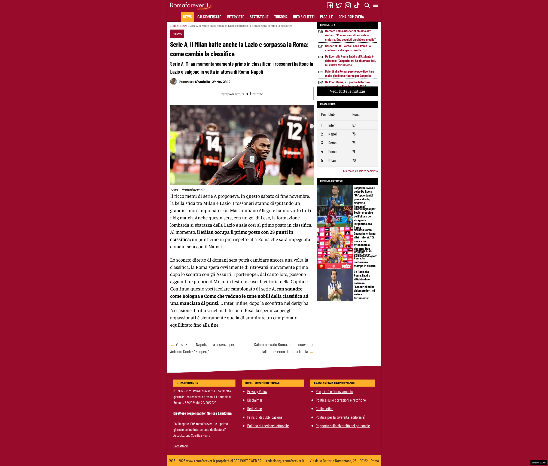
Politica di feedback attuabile (268, 425)
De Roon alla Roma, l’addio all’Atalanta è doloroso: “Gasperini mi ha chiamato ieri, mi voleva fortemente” (350, 60)
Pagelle (326, 16)
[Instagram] (348, 5)
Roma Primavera (351, 16)
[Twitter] (339, 5)
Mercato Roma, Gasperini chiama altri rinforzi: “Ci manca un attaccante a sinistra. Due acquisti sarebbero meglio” (350, 35)
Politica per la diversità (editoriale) (340, 417)
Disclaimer (254, 399)
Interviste (235, 16)
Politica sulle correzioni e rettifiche (341, 399)
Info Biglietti (303, 16)
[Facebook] (330, 5)
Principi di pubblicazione (264, 417)
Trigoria (280, 16)
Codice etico (324, 408)
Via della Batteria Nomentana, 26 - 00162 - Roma (344, 460)
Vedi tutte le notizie (347, 91)
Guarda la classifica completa (360, 171)
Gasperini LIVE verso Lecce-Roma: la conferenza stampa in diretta (348, 48)
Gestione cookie (539, 462)
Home (174, 25)
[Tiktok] (357, 5)
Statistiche (259, 16)
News (187, 16)
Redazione (254, 408)
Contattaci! (180, 446)
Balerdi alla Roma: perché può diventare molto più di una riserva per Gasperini (349, 73)
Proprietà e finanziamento (334, 391)
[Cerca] (367, 5)
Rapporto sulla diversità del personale (343, 425)
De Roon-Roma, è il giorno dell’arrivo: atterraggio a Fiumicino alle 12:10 (348, 84)
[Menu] (375, 5)
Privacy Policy (257, 391)
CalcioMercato (209, 16)
